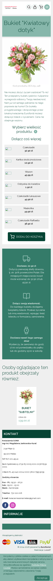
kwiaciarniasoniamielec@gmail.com (25, 498)
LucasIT (47, 550)
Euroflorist (46, 547)
